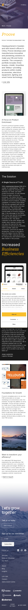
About (4, 566)
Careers (4, 579)
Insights (4, 571)
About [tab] (23, 288)
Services (5, 555)
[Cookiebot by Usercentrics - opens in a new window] (16, 284)
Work (3, 26)
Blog (3, 569)
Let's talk (5, 576)
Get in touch (8, 525)
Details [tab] (14, 288)
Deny (14, 324)
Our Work (5, 561)
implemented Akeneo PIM (14, 186)
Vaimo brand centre (8, 582)
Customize (13, 319)
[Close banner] (25, 284)
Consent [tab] (5, 288)
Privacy (4, 605)
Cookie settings (12, 605)
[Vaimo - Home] (6, 5)
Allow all (14, 314)
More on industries (8, 558)
